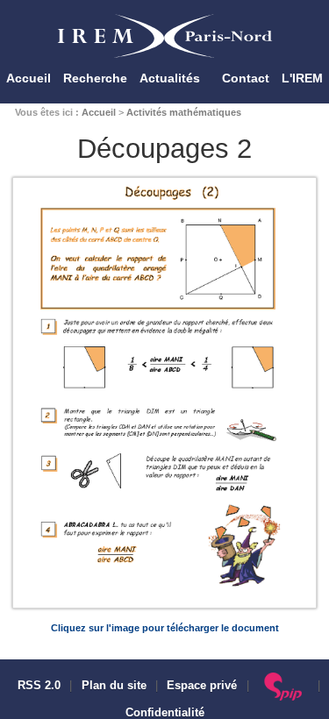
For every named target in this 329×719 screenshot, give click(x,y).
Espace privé (202, 686)
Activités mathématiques (183, 112)
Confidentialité (164, 713)
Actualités (169, 78)
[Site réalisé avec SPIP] (284, 686)
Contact (245, 78)
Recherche (95, 78)
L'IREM (302, 78)
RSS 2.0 (37, 686)
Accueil (28, 78)
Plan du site (114, 686)
